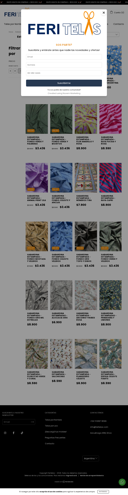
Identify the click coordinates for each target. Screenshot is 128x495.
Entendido (103, 492)
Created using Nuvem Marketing (64, 93)
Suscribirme (64, 83)
